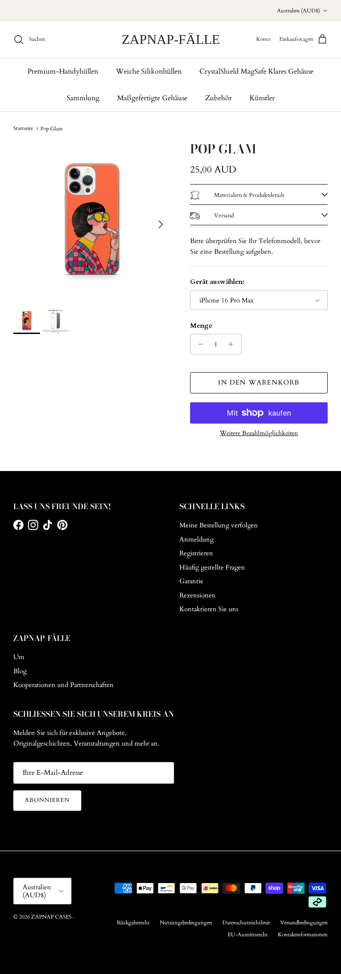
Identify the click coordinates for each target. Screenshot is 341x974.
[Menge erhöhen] (233, 344)
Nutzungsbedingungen (186, 922)
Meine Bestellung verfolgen (218, 525)
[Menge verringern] (198, 344)
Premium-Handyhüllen (63, 71)
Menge (201, 325)
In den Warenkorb (258, 382)
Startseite (23, 128)
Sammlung (83, 98)
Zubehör (218, 98)
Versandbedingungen (304, 922)
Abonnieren (47, 800)
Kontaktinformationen (303, 934)
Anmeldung (196, 539)
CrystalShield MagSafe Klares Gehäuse (256, 71)
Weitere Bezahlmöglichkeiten (259, 433)
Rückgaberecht (133, 922)
